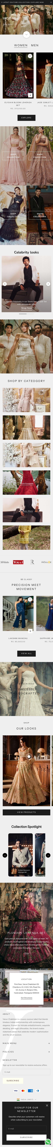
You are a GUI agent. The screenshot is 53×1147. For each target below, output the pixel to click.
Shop (26, 953)
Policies (26, 1051)
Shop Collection (13, 156)
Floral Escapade (26, 483)
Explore (26, 118)
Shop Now (7, 24)
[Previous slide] (5, 284)
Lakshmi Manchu (18, 638)
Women (21, 45)
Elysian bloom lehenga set (18, 103)
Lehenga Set (26, 428)
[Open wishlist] (47, 8)
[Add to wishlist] (30, 56)
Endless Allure (26, 511)
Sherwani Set (26, 401)
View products (26, 812)
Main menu (26, 1043)
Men (35, 45)
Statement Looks (26, 538)
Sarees (26, 456)
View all (26, 653)
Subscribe (26, 1137)
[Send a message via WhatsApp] (48, 1142)
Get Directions (26, 998)
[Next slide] (48, 284)
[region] (26, 20)
